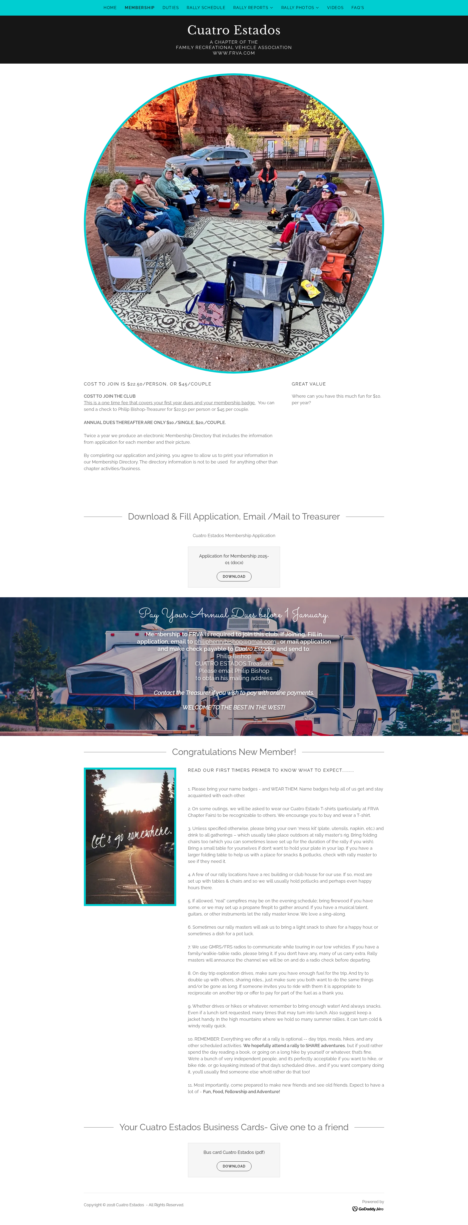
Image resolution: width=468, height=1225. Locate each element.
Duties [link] (171, 7)
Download (234, 577)
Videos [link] (335, 7)
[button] (253, 8)
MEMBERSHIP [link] (140, 7)
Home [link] (110, 7)
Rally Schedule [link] (206, 7)
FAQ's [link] (357, 7)
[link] (234, 32)
